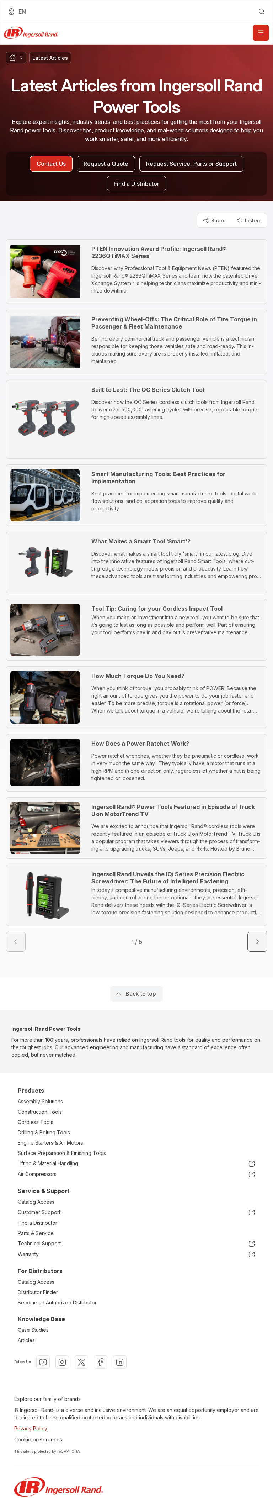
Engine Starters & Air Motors (50, 1143)
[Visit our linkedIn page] (120, 1362)
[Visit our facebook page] (100, 1362)
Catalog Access (36, 1202)
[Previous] (16, 942)
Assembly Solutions (40, 1101)
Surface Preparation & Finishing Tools (62, 1153)
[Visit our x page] (81, 1362)
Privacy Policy (30, 1428)
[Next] (257, 942)
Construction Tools (40, 1112)
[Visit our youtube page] (43, 1362)
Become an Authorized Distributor (57, 1302)
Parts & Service (36, 1233)
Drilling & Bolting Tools (44, 1132)
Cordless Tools (35, 1122)
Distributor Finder (38, 1292)
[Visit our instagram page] (62, 1362)
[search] (261, 11)
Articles (26, 1340)
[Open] (261, 33)
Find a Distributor (37, 1223)
